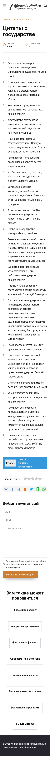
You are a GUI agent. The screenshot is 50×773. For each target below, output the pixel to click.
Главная (7, 19)
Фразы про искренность (25, 707)
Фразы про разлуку (25, 609)
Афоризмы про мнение (25, 626)
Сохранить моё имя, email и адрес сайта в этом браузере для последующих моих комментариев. (26, 564)
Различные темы (21, 19)
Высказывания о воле (25, 674)
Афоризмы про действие (25, 658)
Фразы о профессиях (25, 642)
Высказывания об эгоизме (25, 691)
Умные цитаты (25, 723)
